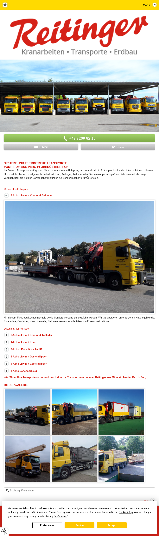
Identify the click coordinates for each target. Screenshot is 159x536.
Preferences (47, 525)
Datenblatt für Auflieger (16, 328)
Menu (146, 4)
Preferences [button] (60, 516)
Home (5, 5)
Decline (79, 525)
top (146, 500)
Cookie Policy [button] (126, 512)
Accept (112, 525)
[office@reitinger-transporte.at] (41, 147)
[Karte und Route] (118, 147)
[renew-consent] (4, 531)
